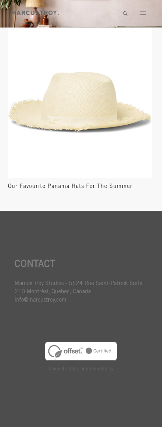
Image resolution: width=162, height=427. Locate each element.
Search (125, 14)
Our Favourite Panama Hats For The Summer (70, 187)
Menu (143, 14)
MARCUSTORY (35, 13)
